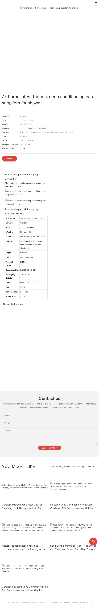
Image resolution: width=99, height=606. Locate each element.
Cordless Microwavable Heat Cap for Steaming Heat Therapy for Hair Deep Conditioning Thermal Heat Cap (22, 506)
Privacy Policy (86, 602)
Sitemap (76, 602)
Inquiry (9, 159)
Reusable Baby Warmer (60, 466)
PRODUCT (91, 466)
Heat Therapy (78, 466)
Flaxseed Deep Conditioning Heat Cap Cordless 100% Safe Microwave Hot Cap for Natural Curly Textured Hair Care (72, 506)
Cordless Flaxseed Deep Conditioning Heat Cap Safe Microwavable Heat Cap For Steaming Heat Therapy (25, 588)
